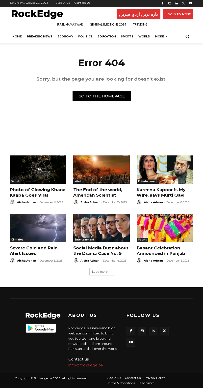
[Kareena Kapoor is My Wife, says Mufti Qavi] (165, 169)
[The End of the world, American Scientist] (101, 169)
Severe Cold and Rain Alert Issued (34, 250)
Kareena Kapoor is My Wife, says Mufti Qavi (161, 192)
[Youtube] (190, 3)
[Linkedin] (176, 3)
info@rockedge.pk (85, 365)
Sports (142, 239)
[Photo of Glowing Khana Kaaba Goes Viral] (38, 169)
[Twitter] (183, 3)
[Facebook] (163, 3)
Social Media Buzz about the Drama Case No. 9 (100, 250)
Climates (17, 239)
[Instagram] (170, 3)
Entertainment (147, 181)
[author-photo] (13, 202)
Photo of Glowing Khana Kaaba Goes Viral (38, 192)
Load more (100, 271)
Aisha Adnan (26, 202)
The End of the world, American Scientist (97, 192)
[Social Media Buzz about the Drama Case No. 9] (101, 228)
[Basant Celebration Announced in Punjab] (165, 228)
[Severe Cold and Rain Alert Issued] (38, 228)
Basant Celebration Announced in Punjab (161, 250)
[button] (187, 36)
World (15, 181)
